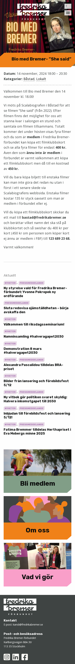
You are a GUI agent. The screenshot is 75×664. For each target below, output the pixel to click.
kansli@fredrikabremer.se (28, 624)
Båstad (28, 79)
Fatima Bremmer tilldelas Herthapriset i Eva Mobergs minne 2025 (37, 432)
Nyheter (10, 283)
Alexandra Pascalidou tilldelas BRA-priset (33, 367)
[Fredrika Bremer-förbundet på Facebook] (24, 657)
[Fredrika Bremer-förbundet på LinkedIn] (15, 657)
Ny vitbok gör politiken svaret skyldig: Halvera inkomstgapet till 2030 (35, 399)
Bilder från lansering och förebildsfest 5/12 (36, 383)
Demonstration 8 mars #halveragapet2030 (23, 351)
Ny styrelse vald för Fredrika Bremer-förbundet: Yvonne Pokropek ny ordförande (35, 292)
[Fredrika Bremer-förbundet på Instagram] (7, 657)
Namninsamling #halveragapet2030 (34, 336)
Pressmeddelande (32, 283)
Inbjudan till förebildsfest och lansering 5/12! (37, 415)
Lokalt (41, 79)
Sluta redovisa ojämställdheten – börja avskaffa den (36, 310)
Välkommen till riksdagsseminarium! (34, 324)
